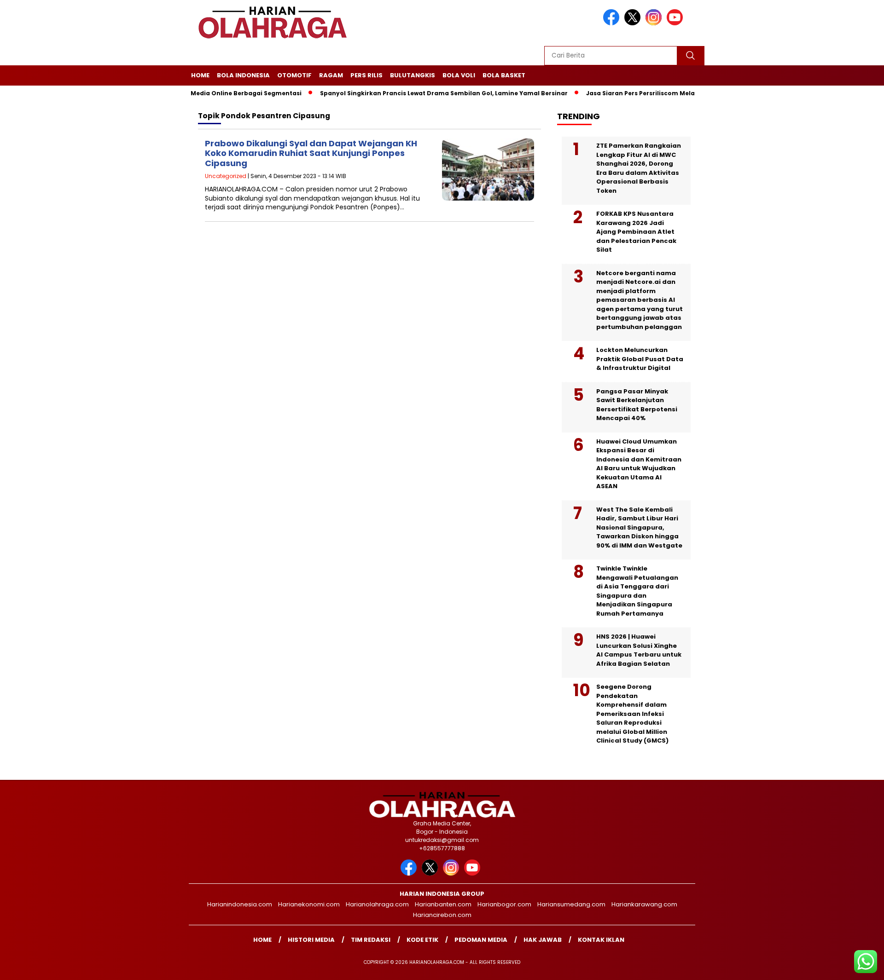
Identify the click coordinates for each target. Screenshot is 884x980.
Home (200, 75)
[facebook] (612, 23)
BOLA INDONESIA (243, 75)
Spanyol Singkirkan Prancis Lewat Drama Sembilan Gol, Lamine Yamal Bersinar (422, 93)
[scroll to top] (850, 965)
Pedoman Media (480, 939)
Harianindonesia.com (239, 904)
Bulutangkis (412, 75)
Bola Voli (458, 75)
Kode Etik (422, 939)
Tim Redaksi (370, 939)
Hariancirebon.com (442, 915)
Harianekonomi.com (309, 904)
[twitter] (634, 23)
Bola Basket (504, 75)
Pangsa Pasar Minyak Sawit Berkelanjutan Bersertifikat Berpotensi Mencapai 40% (636, 405)
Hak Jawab (542, 939)
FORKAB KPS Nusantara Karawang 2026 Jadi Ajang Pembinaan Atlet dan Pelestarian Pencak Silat (636, 231)
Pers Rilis (366, 75)
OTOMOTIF (294, 75)
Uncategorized (225, 176)
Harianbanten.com (443, 904)
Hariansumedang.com (571, 904)
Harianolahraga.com (377, 904)
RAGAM (331, 75)
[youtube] (676, 23)
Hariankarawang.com (644, 904)
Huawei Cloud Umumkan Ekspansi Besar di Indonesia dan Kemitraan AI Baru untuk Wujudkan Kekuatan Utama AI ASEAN (638, 464)
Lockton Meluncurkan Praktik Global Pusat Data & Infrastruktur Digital (639, 359)
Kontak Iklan (601, 939)
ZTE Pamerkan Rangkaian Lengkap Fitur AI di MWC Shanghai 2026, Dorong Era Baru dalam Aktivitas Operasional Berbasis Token (638, 168)
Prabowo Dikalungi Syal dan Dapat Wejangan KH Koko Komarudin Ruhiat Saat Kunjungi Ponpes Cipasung (311, 153)
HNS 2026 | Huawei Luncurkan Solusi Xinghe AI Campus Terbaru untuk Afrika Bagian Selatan (638, 650)
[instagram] (655, 23)
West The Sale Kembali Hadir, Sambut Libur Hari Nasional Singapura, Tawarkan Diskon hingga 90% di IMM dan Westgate (639, 527)
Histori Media (311, 939)
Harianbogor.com (504, 904)
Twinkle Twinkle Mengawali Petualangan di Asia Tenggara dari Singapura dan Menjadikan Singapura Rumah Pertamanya (637, 591)
